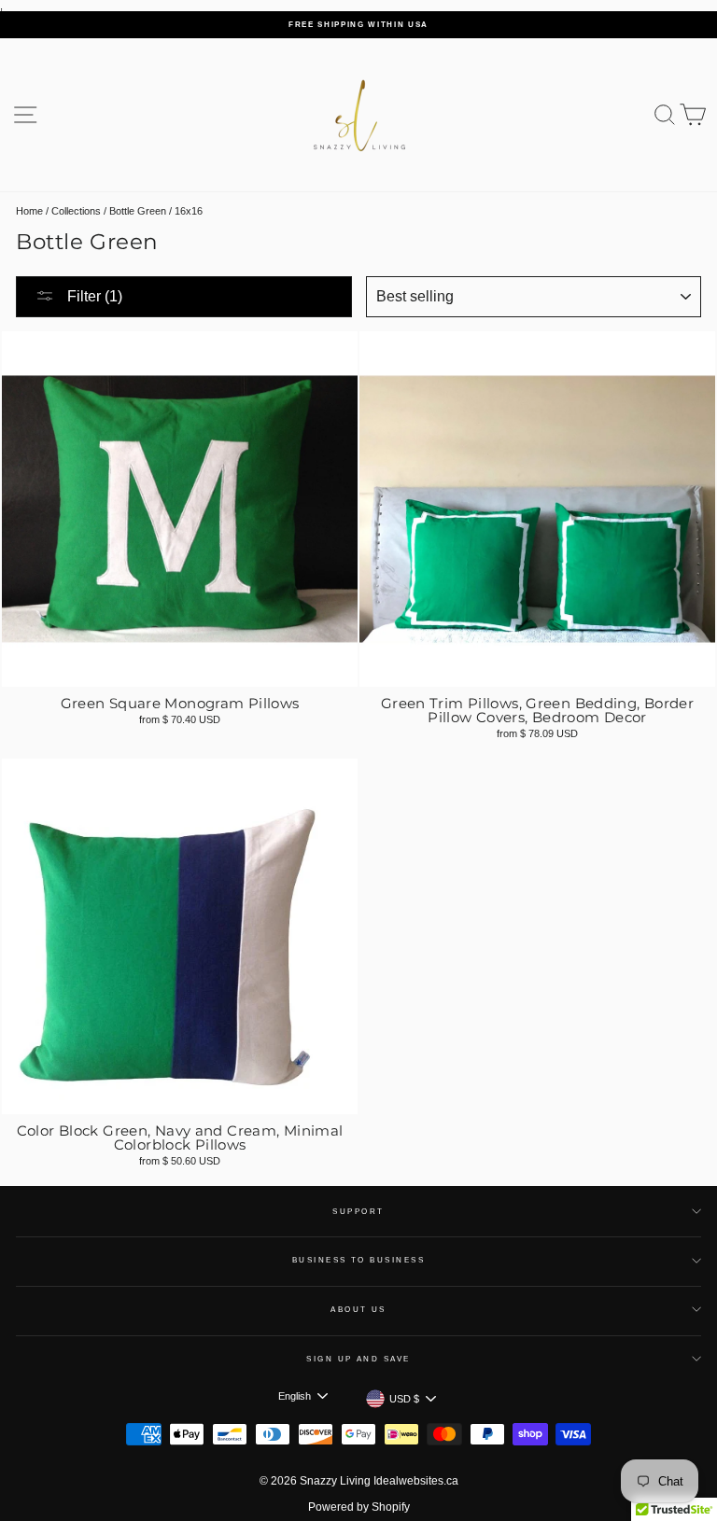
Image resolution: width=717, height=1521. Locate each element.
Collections (76, 210)
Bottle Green (137, 210)
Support (358, 1211)
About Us (358, 1309)
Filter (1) (92, 296)
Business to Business (359, 1260)
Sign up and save (358, 1359)
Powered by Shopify (359, 1507)
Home (29, 210)
